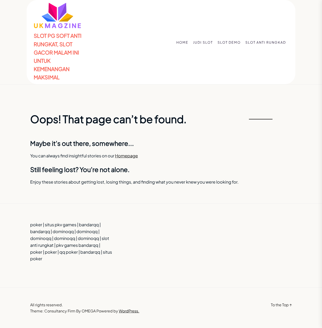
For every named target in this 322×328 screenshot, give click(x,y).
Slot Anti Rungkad (265, 42)
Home (182, 42)
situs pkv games (60, 224)
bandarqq (89, 224)
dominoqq (63, 231)
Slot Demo (229, 42)
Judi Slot (203, 42)
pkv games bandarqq (77, 245)
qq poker (68, 252)
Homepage (126, 155)
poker (36, 224)
